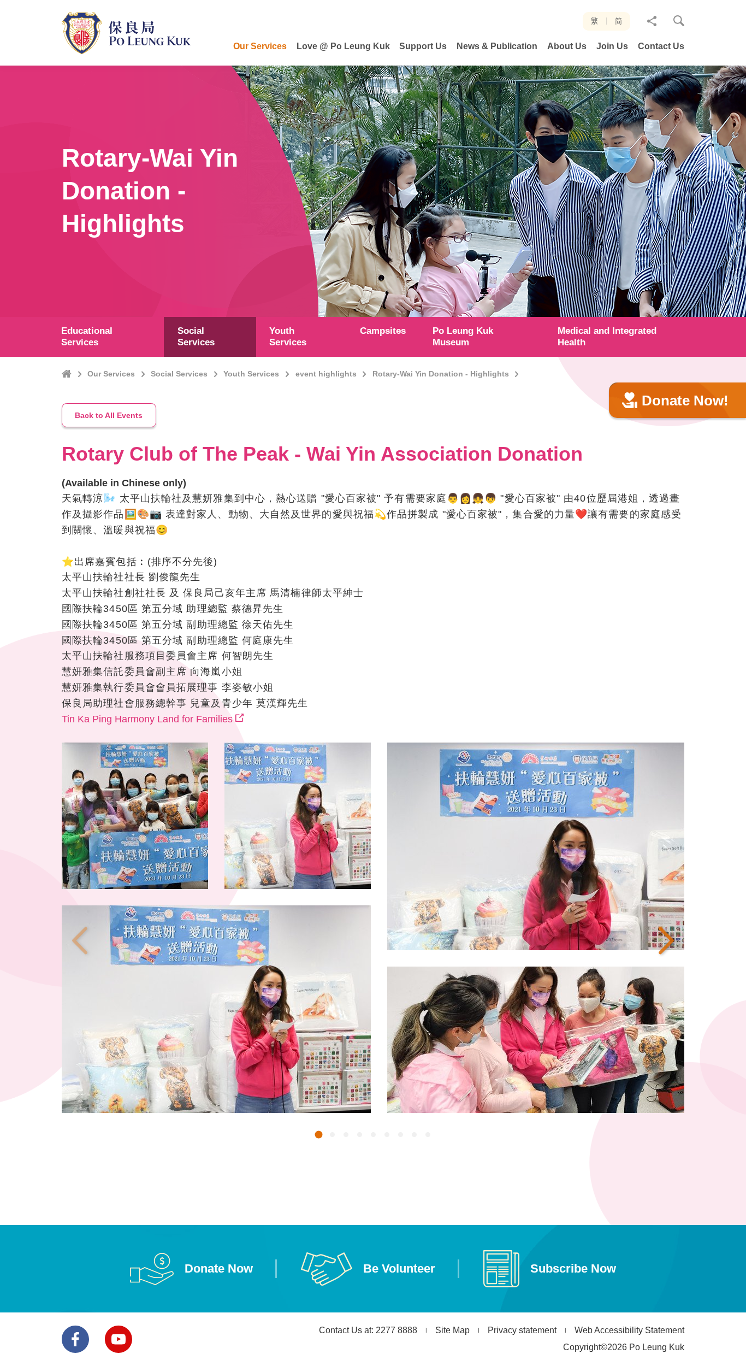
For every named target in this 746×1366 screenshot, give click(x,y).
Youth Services (251, 373)
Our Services (111, 373)
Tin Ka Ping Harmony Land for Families (147, 719)
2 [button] (332, 1135)
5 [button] (373, 1135)
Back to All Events (109, 415)
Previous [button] (80, 940)
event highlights (326, 373)
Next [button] (666, 940)
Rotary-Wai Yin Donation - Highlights (440, 373)
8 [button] (414, 1135)
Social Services (179, 373)
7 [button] (400, 1135)
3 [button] (346, 1135)
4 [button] (359, 1135)
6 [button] (386, 1135)
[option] (216, 936)
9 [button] (427, 1135)
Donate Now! (685, 400)
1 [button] (318, 1136)
